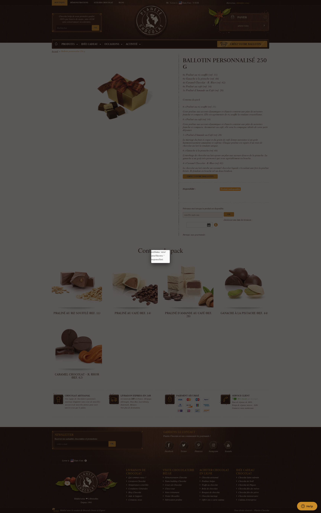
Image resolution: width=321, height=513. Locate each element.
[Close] (169, 250)
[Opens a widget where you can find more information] (307, 506)
